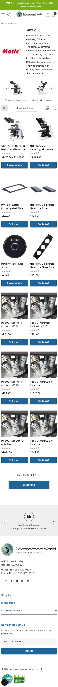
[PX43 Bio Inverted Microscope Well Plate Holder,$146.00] (14, 188)
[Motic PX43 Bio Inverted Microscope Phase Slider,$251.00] (43, 247)
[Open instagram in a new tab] (23, 581)
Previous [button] (6, 88)
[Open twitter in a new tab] (6, 581)
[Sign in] (48, 14)
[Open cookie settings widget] (4, 682)
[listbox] (26, 108)
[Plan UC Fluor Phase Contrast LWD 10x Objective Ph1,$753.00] (14, 365)
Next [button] (52, 88)
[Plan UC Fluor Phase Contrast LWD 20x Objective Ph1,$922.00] (43, 306)
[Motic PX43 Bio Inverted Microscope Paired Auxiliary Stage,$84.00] (43, 188)
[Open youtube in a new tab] (18, 581)
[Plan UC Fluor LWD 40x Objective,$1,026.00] (14, 424)
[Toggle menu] (3, 15)
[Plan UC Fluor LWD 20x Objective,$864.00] (43, 424)
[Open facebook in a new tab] (2, 581)
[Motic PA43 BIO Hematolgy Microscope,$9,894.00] (43, 129)
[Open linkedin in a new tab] (28, 581)
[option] (16, 91)
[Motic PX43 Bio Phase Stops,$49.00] (14, 247)
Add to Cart (43, 165)
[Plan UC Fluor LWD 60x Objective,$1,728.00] (43, 365)
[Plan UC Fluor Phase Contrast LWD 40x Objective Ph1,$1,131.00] (14, 306)
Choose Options (14, 165)
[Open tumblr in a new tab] (12, 581)
